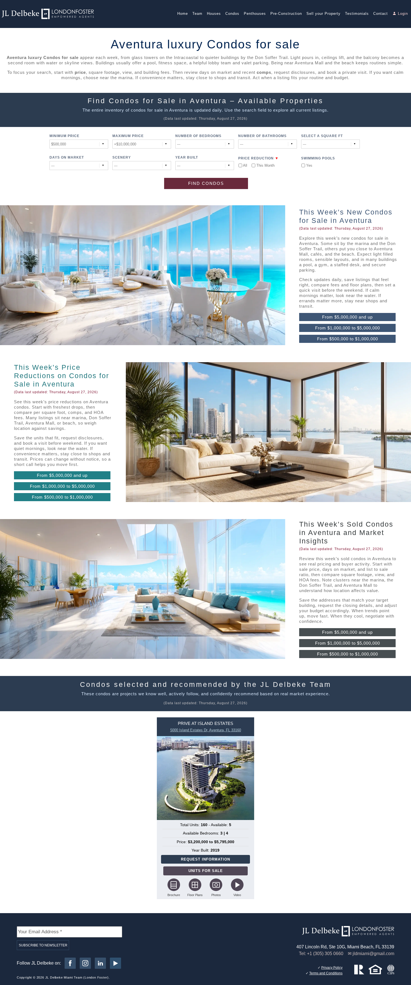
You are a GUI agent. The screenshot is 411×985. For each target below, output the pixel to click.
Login (403, 13)
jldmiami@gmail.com (373, 953)
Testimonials (357, 13)
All (245, 165)
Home (182, 13)
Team (197, 13)
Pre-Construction (286, 13)
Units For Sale (205, 871)
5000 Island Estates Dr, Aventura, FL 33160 (205, 730)
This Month (265, 165)
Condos (232, 13)
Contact (380, 13)
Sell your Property (323, 13)
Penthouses (255, 13)
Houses (214, 13)
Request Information (205, 859)
